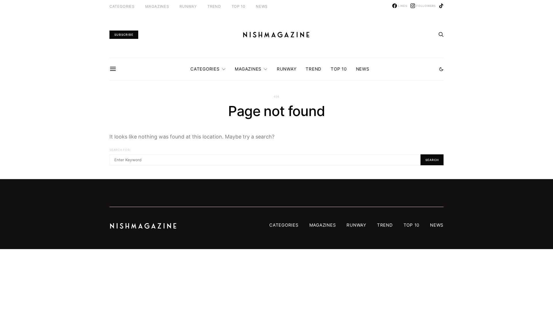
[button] (441, 69)
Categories (122, 6)
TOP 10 (238, 6)
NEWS (262, 6)
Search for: (119, 149)
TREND (214, 6)
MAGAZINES (157, 6)
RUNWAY (188, 6)
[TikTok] (441, 5)
